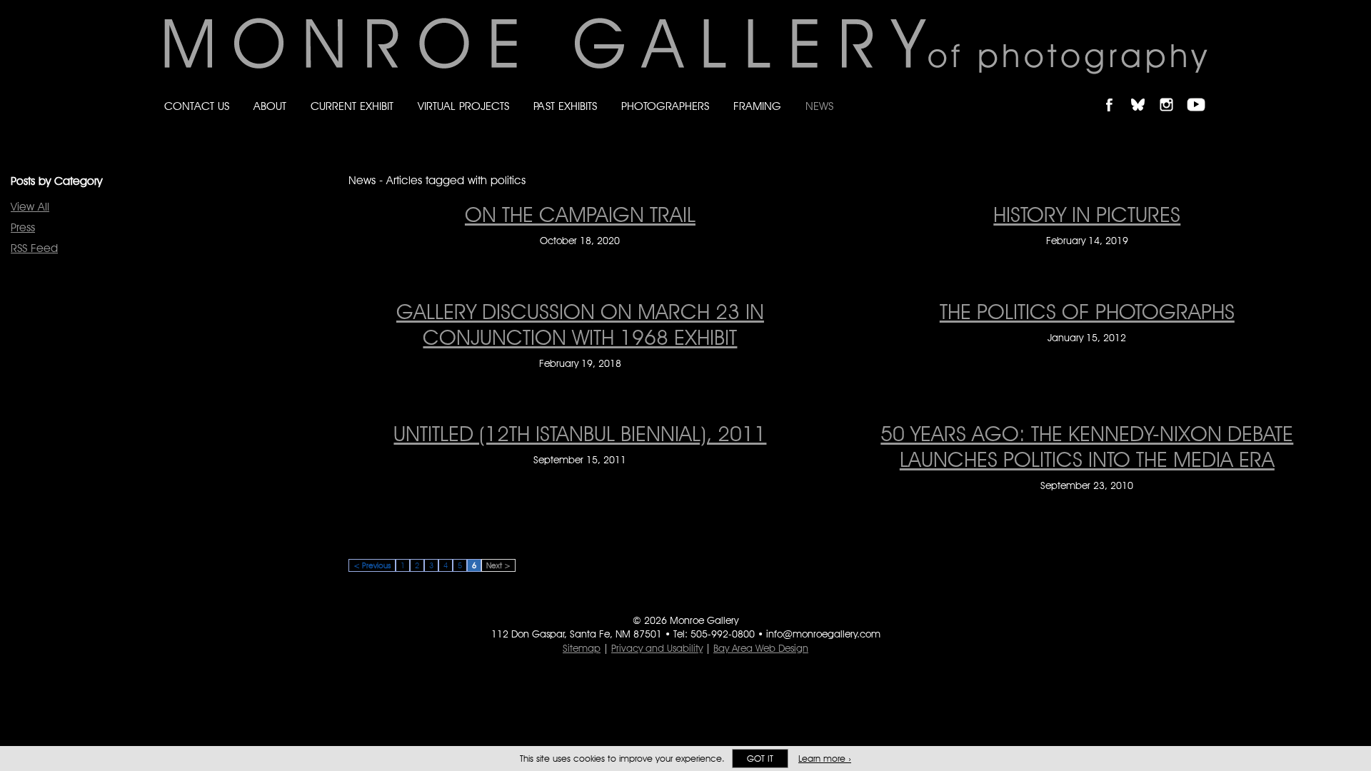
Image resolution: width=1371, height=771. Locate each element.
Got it (760, 758)
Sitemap (582, 648)
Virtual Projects (463, 106)
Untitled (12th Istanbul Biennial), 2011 (579, 433)
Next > (498, 565)
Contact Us (196, 106)
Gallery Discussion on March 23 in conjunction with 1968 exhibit (580, 324)
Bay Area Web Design (760, 648)
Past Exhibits (565, 106)
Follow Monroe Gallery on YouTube (1201, 92)
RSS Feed (34, 248)
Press (23, 227)
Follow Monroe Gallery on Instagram (1172, 92)
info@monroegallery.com (823, 634)
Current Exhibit (352, 106)
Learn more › (824, 758)
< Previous (372, 565)
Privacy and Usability (657, 648)
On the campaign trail (580, 214)
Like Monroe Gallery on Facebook (1116, 92)
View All (30, 206)
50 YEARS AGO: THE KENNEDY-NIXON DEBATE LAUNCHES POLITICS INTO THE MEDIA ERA (1086, 446)
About (269, 106)
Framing (757, 106)
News (819, 106)
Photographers (665, 106)
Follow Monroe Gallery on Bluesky (1144, 92)
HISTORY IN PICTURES (1086, 214)
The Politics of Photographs (1087, 311)
